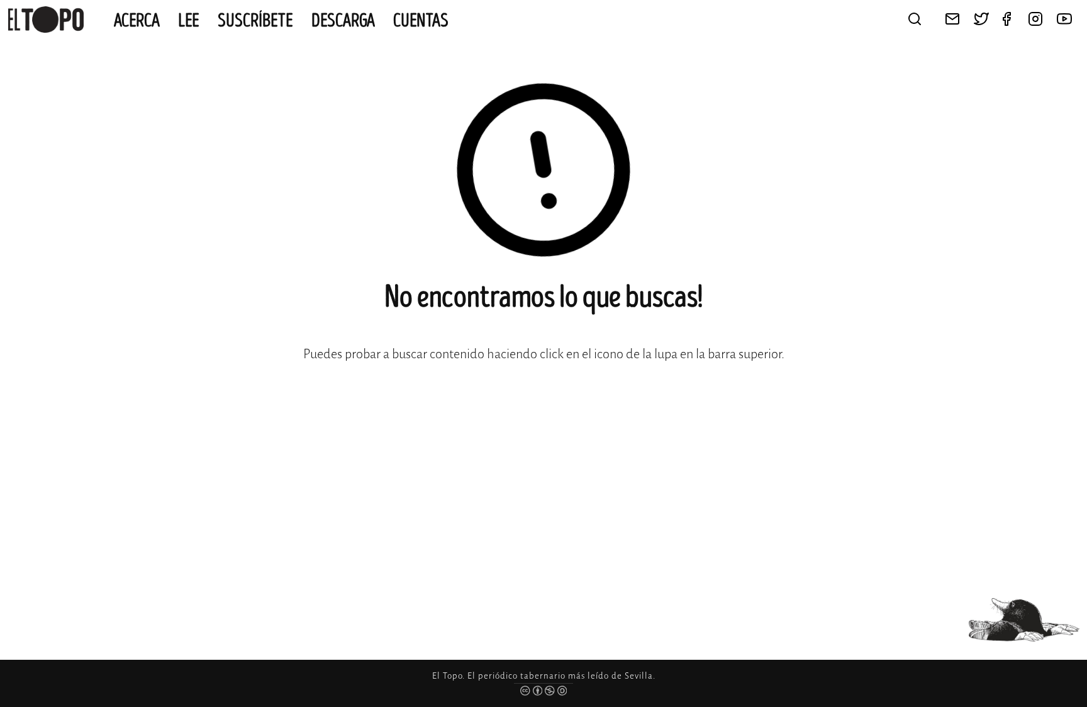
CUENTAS (421, 20)
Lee (188, 20)
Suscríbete (255, 20)
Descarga (343, 20)
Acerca (137, 20)
